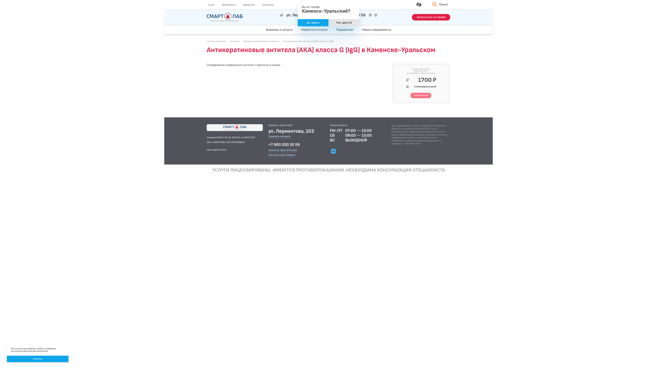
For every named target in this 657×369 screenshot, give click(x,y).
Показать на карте (279, 136)
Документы (229, 4)
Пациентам (344, 29)
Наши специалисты (376, 29)
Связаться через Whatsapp (282, 150)
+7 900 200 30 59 (284, 145)
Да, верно (313, 22)
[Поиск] (434, 29)
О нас (211, 4)
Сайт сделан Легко (216, 149)
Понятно (37, 358)
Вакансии (249, 4)
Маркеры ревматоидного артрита (261, 41)
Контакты (268, 4)
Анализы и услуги (279, 29)
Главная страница (216, 41)
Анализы (234, 41)
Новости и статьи (314, 29)
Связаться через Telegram (282, 154)
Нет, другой (344, 22)
